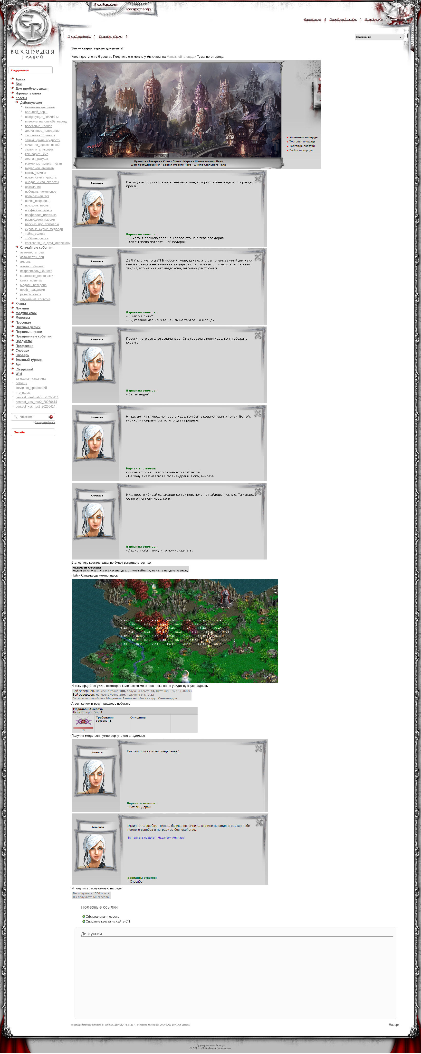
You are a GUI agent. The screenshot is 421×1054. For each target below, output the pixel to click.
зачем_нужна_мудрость (42, 140)
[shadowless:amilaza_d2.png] (169, 324)
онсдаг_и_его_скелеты (42, 182)
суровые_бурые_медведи (44, 229)
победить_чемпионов (40, 191)
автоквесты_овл (32, 252)
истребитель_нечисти (36, 271)
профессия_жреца (38, 210)
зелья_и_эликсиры (39, 149)
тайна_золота (35, 233)
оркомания (33, 187)
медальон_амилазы (39, 168)
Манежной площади (181, 56)
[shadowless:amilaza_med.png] (131, 700)
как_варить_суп (36, 154)
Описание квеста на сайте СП (108, 921)
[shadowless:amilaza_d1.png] (169, 246)
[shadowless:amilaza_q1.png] (130, 572)
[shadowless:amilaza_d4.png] (169, 481)
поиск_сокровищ (37, 201)
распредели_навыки (40, 219)
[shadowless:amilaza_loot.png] (91, 898)
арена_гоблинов (32, 266)
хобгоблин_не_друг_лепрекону (47, 243)
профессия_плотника (41, 215)
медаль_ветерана (33, 285)
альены (25, 261)
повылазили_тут (37, 196)
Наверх (394, 1024)
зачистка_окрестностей (42, 145)
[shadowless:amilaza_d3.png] (169, 403)
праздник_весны (37, 205)
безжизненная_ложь (40, 107)
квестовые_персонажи (36, 276)
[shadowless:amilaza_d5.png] (169, 559)
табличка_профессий (31, 388)
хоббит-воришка (36, 238)
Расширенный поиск (45, 422)
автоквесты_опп (32, 257)
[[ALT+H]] (31, 33)
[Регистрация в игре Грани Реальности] (138, 14)
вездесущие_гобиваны (41, 117)
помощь (21, 383)
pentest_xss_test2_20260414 (36, 402)
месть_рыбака (35, 173)
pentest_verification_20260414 (37, 397)
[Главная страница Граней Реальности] (106, 9)
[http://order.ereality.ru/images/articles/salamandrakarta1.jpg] (175, 682)
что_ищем (23, 392)
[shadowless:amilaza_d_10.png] (169, 811)
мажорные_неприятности (43, 163)
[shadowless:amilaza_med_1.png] (134, 732)
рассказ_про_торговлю (42, 224)
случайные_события (35, 299)
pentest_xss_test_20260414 (35, 406)
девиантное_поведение (42, 130)
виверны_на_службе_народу (46, 121)
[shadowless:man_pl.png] (196, 168)
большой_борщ (36, 112)
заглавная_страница (40, 135)
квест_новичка (31, 280)
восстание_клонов (38, 126)
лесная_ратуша (36, 158)
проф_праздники (32, 289)
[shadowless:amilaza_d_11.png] (170, 885)
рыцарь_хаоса (30, 294)
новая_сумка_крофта (41, 177)
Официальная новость (102, 916)
